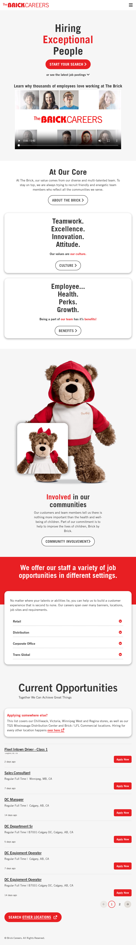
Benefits (67, 330)
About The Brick (67, 200)
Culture (67, 265)
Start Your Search (67, 64)
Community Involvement (67, 541)
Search (29, 917)
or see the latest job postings (66, 75)
